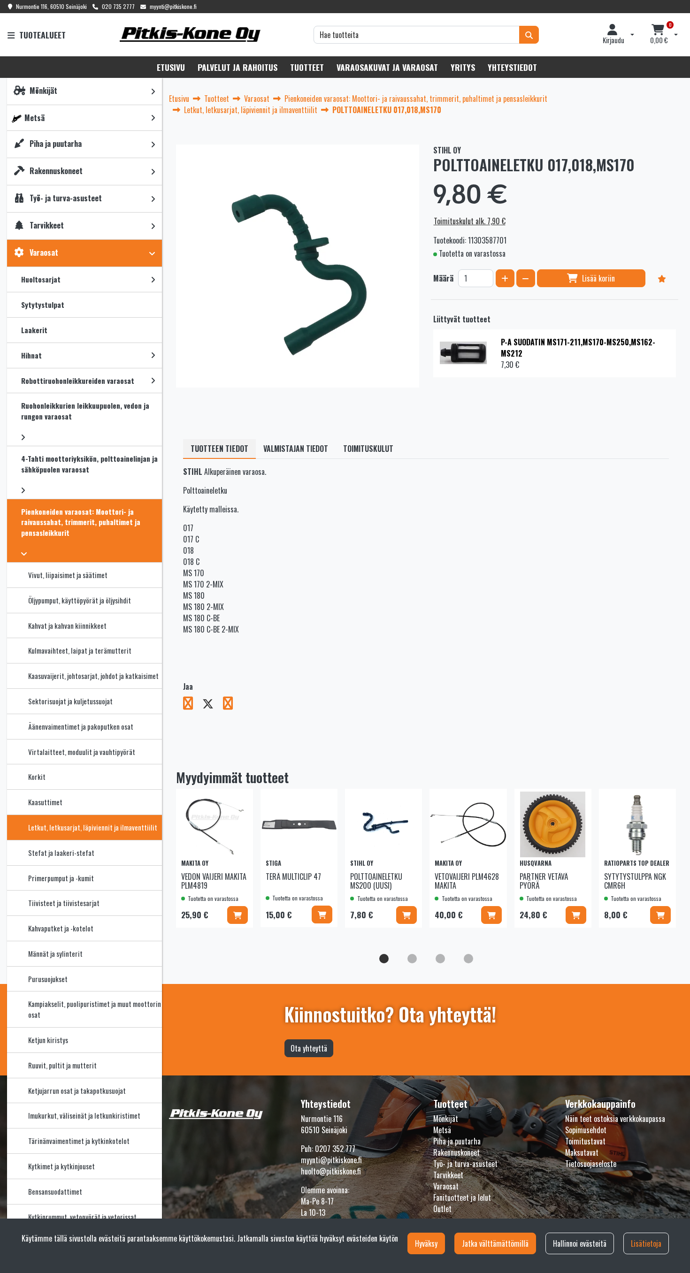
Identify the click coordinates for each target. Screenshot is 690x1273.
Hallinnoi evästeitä (579, 1243)
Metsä (442, 1130)
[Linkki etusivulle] (190, 34)
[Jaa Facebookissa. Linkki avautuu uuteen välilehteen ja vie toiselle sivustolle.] (192, 704)
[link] (153, 91)
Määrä (443, 278)
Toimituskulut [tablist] (368, 448)
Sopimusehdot (585, 1130)
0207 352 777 (335, 1148)
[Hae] (529, 35)
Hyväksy (426, 1243)
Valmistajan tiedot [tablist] (295, 448)
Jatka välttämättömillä (495, 1243)
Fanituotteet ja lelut (462, 1197)
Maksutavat (581, 1152)
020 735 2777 (118, 6)
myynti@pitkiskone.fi (173, 6)
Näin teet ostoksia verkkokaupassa (615, 1118)
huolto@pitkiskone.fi (331, 1171)
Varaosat (446, 1186)
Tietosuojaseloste (590, 1163)
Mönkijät (445, 1118)
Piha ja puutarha (457, 1141)
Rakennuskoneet (456, 1152)
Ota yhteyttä (309, 1048)
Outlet (442, 1208)
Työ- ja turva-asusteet (465, 1163)
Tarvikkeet (448, 1175)
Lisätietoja (646, 1243)
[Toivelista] (662, 278)
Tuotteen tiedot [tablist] (219, 448)
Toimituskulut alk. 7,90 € (470, 221)
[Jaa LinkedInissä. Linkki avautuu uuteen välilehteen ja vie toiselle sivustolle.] (231, 704)
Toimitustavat (585, 1141)
